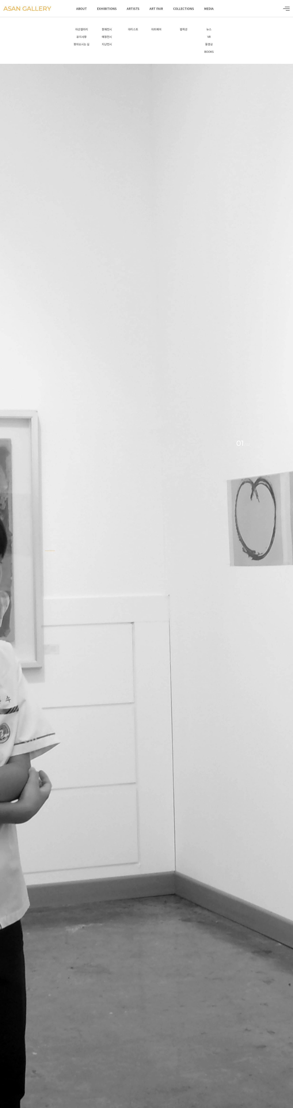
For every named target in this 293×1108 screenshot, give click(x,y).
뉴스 (208, 29)
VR (209, 37)
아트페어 (156, 29)
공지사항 (81, 37)
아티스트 (133, 29)
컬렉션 (183, 29)
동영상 (209, 44)
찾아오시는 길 (82, 44)
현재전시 (107, 29)
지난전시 (107, 44)
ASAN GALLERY (27, 8)
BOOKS (209, 52)
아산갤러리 (81, 29)
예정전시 (107, 37)
